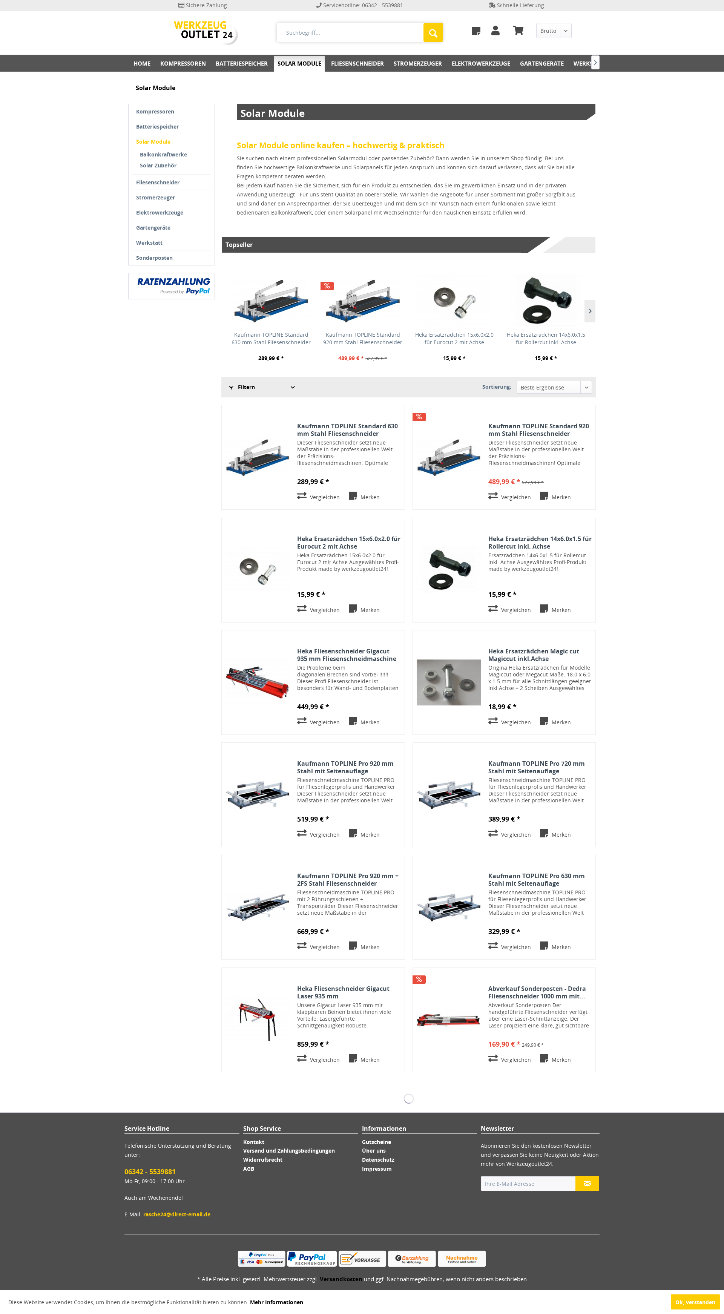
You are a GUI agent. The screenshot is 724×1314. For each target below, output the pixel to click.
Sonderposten (154, 257)
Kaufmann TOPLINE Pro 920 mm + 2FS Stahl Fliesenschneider (348, 879)
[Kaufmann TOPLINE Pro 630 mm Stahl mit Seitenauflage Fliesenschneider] (449, 907)
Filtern (245, 387)
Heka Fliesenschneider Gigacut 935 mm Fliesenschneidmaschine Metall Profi (346, 654)
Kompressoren (155, 111)
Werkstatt (149, 242)
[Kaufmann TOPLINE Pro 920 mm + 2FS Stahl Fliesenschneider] (257, 907)
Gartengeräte (153, 227)
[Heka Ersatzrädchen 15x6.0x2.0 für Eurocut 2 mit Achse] (455, 300)
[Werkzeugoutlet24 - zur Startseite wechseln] (206, 33)
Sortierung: (496, 386)
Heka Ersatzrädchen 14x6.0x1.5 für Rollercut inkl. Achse (546, 338)
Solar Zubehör (158, 165)
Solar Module (153, 141)
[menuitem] (476, 30)
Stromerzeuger (155, 197)
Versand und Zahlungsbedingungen (289, 1150)
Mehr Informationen (276, 1302)
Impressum (377, 1168)
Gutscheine (376, 1141)
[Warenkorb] (521, 30)
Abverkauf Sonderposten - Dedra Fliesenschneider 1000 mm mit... (537, 992)
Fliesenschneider (157, 182)
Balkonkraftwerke (163, 154)
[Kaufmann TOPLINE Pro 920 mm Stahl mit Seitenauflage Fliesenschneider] (257, 794)
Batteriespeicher (157, 126)
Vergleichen (324, 497)
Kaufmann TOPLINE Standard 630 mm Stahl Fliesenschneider (271, 338)
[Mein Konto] (497, 30)
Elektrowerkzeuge (159, 212)
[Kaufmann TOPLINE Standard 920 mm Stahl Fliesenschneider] (363, 300)
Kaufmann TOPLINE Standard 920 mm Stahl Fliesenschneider (362, 338)
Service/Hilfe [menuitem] (577, 18)
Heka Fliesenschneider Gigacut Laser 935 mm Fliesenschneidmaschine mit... (343, 992)
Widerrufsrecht (262, 1159)
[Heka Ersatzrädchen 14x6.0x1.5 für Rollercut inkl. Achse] (546, 300)
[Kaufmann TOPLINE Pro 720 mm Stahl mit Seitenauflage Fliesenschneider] (449, 794)
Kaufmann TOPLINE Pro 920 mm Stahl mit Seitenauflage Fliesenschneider (345, 767)
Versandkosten (341, 1279)
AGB (248, 1168)
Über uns (374, 1150)
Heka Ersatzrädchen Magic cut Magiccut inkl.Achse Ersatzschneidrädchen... (533, 654)
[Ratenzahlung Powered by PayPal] (174, 286)
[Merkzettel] (476, 30)
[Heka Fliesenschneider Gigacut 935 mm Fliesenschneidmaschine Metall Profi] (257, 682)
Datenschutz (378, 1159)
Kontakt (253, 1141)
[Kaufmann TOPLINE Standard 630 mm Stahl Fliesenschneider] (271, 300)
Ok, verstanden (695, 1302)
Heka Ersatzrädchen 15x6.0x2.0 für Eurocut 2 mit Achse (454, 338)
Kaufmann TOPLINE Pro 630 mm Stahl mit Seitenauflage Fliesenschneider (536, 879)
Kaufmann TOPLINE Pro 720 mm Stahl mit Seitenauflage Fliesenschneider (536, 767)
